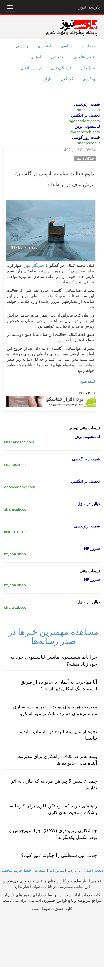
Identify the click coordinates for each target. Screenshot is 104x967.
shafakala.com (17, 509)
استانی (35, 57)
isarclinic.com (88, 110)
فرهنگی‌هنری (61, 68)
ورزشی (22, 46)
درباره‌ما (73, 870)
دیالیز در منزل (88, 503)
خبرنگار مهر (34, 265)
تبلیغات (40, 870)
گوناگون (67, 79)
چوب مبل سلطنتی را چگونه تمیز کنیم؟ (59, 855)
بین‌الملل (88, 68)
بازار (47, 79)
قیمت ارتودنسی (87, 104)
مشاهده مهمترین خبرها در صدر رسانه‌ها (53, 636)
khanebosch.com (85, 132)
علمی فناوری (84, 57)
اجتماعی (57, 57)
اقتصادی (44, 46)
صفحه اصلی (94, 870)
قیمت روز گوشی (86, 137)
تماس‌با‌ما (56, 870)
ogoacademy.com (84, 121)
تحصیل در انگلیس (85, 115)
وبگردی (89, 79)
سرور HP (92, 548)
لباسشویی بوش (87, 126)
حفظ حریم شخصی (15, 870)
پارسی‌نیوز (89, 7)
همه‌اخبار (89, 46)
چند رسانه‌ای (31, 68)
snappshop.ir (88, 143)
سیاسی (66, 46)
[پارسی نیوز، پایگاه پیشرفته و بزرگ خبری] (71, 27)
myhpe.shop (15, 554)
